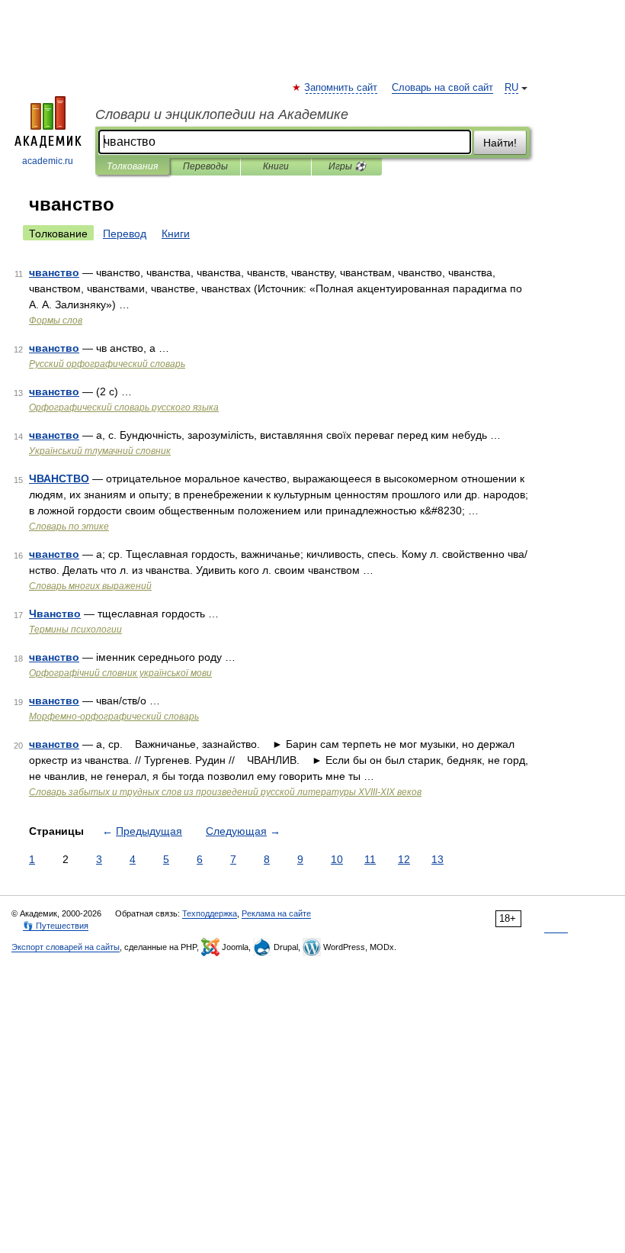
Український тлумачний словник (100, 451)
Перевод (124, 233)
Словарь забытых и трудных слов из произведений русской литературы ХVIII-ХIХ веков (225, 792)
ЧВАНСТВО (59, 478)
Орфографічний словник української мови (120, 673)
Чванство (55, 613)
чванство (54, 272)
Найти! (500, 143)
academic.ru (47, 161)
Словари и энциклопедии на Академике (221, 114)
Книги (276, 166)
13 (437, 859)
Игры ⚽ (347, 166)
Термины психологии (75, 629)
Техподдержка (209, 913)
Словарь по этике (69, 526)
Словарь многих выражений (90, 586)
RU (511, 87)
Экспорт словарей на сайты (65, 947)
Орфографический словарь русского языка (124, 407)
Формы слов (55, 320)
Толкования (132, 166)
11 (370, 859)
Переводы (205, 166)
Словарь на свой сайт (442, 87)
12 (404, 859)
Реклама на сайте (276, 913)
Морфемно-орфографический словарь (114, 716)
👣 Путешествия (55, 925)
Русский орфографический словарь (107, 364)
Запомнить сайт (341, 87)
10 (337, 859)
